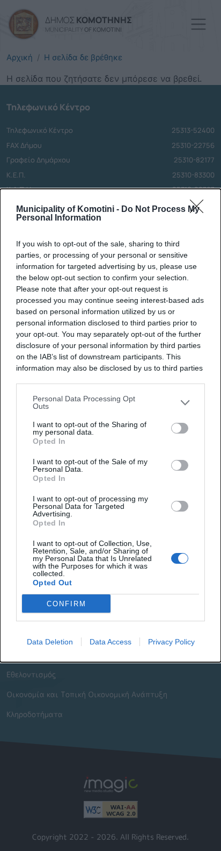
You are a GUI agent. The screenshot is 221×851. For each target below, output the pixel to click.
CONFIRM (66, 604)
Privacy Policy (171, 641)
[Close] (200, 210)
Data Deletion (50, 641)
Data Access (110, 641)
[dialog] (110, 425)
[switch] (179, 428)
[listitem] (110, 402)
